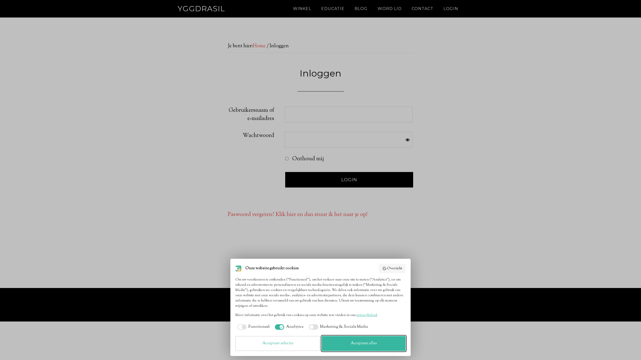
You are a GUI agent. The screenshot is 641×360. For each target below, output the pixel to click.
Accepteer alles (364, 343)
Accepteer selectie (277, 343)
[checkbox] (252, 327)
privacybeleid (366, 315)
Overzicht (394, 268)
